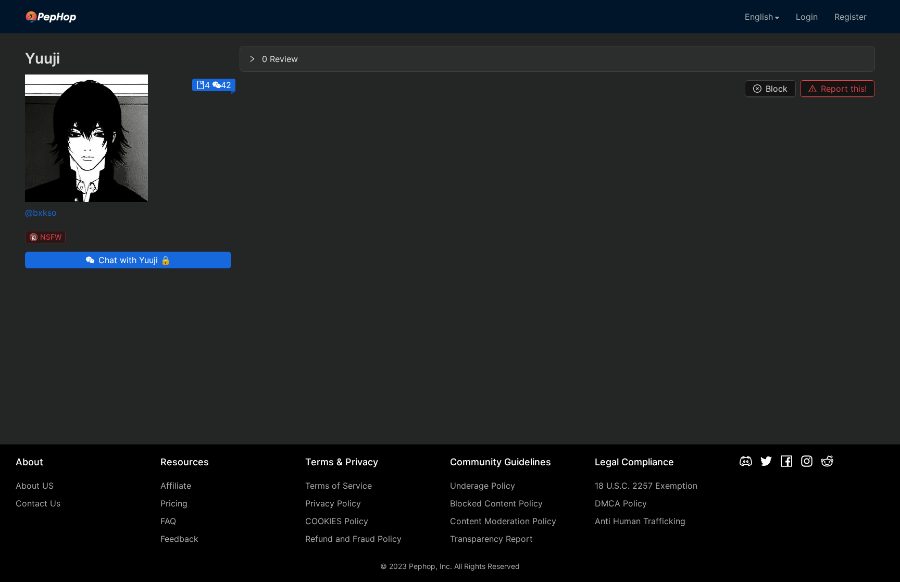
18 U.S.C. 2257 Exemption (646, 485)
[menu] (450, 16)
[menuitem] (51, 16)
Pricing (174, 503)
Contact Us (38, 503)
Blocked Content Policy (496, 503)
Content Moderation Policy (503, 521)
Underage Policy (482, 485)
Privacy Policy (333, 503)
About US (35, 485)
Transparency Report (491, 539)
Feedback (179, 539)
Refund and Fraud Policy (353, 539)
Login (807, 16)
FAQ (168, 521)
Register (850, 16)
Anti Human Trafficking (640, 521)
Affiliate (175, 485)
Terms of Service (338, 485)
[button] (557, 58)
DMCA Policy (621, 503)
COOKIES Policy (336, 521)
